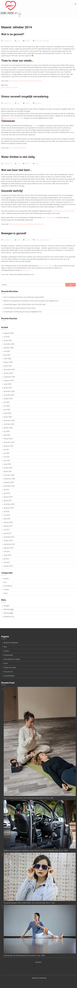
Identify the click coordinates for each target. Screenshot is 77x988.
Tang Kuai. (26, 270)
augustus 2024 (9, 380)
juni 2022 (7, 431)
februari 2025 (8, 362)
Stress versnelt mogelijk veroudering (24, 96)
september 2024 (9, 377)
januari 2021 (8, 471)
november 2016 (9, 537)
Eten (41, 41)
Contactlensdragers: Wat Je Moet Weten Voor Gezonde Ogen (25, 304)
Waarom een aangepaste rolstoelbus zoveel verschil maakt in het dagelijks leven (31, 301)
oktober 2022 (8, 428)
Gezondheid (46, 41)
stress (35, 125)
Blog (5, 647)
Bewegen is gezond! (13, 233)
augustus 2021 (9, 446)
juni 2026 (7, 337)
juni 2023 (7, 402)
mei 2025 (7, 351)
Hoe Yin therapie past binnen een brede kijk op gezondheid (24, 297)
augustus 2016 (9, 548)
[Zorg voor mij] (11, 9)
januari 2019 (8, 500)
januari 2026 (8, 340)
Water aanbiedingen (49, 217)
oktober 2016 (8, 541)
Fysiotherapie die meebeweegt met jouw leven (20, 308)
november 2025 (9, 344)
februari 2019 (8, 497)
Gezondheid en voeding (12, 659)
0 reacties (27, 41)
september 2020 (9, 479)
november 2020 (9, 475)
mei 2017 (7, 530)
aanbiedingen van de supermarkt (63, 211)
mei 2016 (7, 551)
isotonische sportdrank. (46, 266)
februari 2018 (8, 522)
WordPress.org (9, 617)
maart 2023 (7, 413)
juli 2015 (6, 559)
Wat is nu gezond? (12, 34)
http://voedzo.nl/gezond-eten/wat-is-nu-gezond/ (25, 81)
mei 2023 (7, 406)
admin (18, 41)
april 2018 (7, 519)
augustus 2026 (9, 333)
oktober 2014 (8, 566)
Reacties (8, 613)
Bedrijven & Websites (11, 643)
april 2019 (7, 493)
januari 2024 (8, 388)
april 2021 (7, 460)
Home (6, 663)
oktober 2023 (8, 399)
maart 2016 (7, 555)
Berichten (9, 609)
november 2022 (9, 424)
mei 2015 (7, 562)
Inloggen (7, 606)
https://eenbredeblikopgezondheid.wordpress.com (26, 224)
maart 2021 (7, 464)
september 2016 (9, 544)
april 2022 (7, 435)
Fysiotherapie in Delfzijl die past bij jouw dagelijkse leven (23, 312)
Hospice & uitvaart (10, 667)
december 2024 (9, 369)
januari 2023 (8, 417)
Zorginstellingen (9, 676)
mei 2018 (7, 515)
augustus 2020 (9, 482)
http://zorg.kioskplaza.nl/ (17, 148)
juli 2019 (6, 490)
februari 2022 (8, 439)
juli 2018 (6, 511)
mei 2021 (7, 457)
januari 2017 (8, 533)
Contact (6, 651)
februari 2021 (8, 468)
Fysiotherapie (8, 655)
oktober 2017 (8, 526)
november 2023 (9, 395)
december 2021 (9, 442)
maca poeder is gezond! (9, 87)
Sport (48, 240)
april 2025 (7, 355)
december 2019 (9, 486)
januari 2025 (8, 366)
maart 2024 (7, 384)
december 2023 (9, 391)
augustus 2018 (9, 508)
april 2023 (7, 409)
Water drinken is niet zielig (18, 157)
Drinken (37, 41)
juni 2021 (7, 453)
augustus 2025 (9, 348)
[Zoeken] (70, 285)
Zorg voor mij (8, 672)
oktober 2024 (8, 373)
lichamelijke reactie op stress (13, 118)
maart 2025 (7, 359)
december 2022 (9, 420)
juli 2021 (6, 450)
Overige (6, 589)
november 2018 (9, 504)
